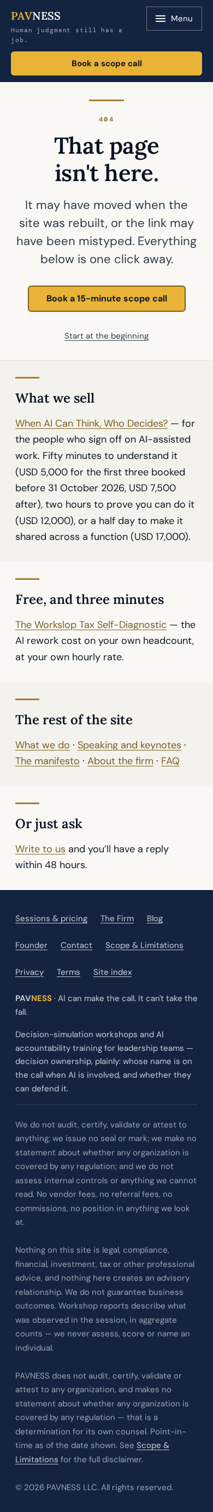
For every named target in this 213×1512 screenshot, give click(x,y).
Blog (155, 918)
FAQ (170, 760)
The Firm (117, 918)
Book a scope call (107, 63)
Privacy (29, 972)
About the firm (120, 760)
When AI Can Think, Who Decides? (91, 423)
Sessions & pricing (51, 918)
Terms (68, 972)
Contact (76, 945)
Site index (112, 972)
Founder (31, 945)
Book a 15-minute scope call (106, 298)
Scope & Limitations (144, 945)
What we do (42, 745)
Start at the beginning (106, 335)
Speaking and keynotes (129, 745)
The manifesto (47, 760)
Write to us (40, 849)
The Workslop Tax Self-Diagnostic (91, 624)
